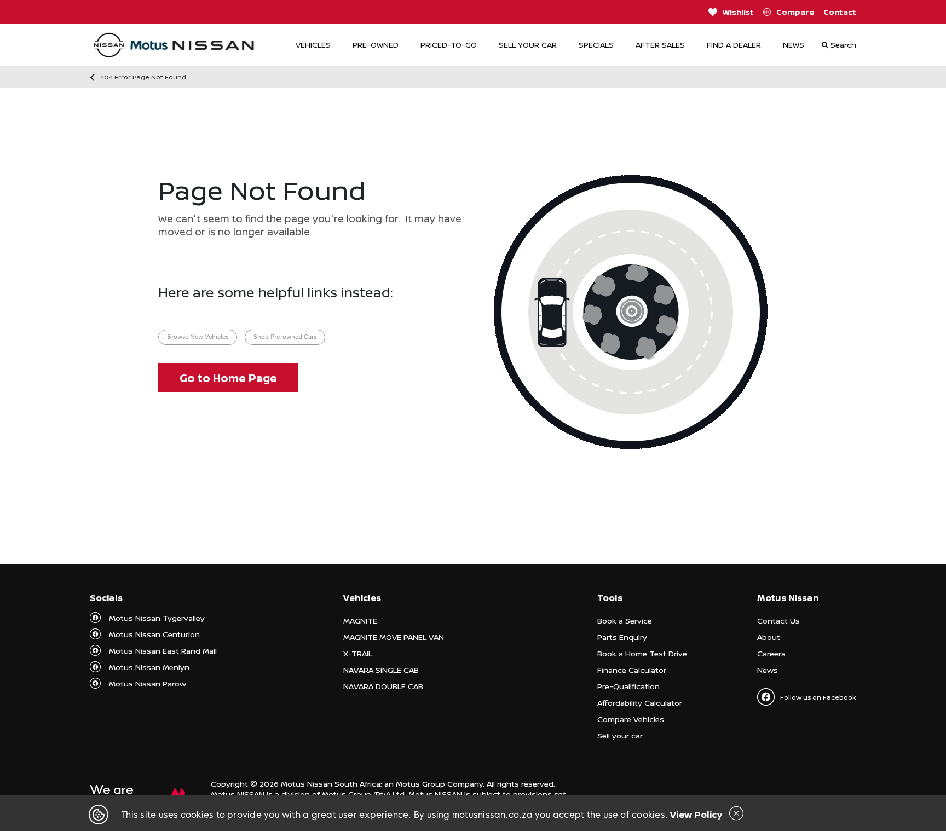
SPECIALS (596, 44)
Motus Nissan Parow (147, 683)
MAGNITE (360, 620)
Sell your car (620, 735)
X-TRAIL (357, 653)
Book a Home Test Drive (642, 653)
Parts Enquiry (622, 637)
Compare (795, 12)
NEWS (793, 44)
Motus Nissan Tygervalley (157, 618)
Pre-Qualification (628, 686)
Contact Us (778, 620)
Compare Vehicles (630, 719)
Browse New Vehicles (197, 337)
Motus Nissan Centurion (154, 634)
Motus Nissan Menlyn (149, 667)
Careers (771, 653)
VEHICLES (313, 44)
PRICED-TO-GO (448, 44)
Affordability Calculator (639, 702)
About (768, 637)
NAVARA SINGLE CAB (381, 670)
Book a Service (624, 620)
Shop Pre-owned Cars (284, 337)
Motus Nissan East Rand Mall (163, 650)
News (767, 670)
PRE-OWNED (376, 44)
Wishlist (738, 12)
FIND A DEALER (734, 44)
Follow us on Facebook (818, 697)
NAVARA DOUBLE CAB (383, 686)
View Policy (696, 815)
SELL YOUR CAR (528, 44)
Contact (839, 12)
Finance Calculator (631, 670)
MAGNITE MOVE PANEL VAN (393, 637)
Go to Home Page (228, 378)
